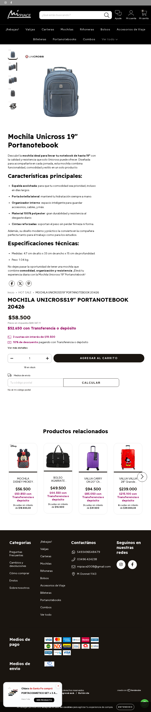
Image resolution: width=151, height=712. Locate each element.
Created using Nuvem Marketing (76, 72)
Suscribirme (75, 59)
